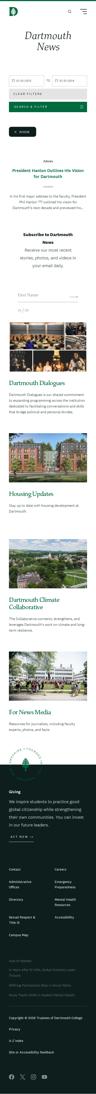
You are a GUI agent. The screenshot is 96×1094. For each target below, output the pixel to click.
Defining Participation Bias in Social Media (40, 985)
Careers (60, 869)
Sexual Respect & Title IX (22, 920)
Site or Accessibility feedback (31, 1052)
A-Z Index (16, 1041)
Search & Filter (31, 107)
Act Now (19, 837)
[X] (22, 1078)
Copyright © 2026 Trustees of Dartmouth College (45, 1018)
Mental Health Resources (65, 902)
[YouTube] (44, 1078)
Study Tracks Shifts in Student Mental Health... (42, 995)
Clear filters (27, 94)
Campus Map (18, 935)
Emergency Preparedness (65, 884)
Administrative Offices (20, 884)
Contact (15, 869)
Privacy (14, 1029)
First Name (28, 295)
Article (24, 132)
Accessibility (64, 917)
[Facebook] (11, 1078)
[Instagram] (33, 1078)
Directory (16, 899)
